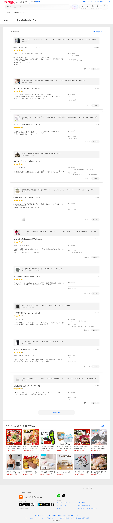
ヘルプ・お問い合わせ (75, 518)
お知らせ (59, 508)
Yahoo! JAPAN (82, 1)
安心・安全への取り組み (85, 505)
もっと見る (102, 426)
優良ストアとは (61, 505)
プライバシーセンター (40, 518)
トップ (5, 12)
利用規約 (49, 518)
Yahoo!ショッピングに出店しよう (96, 1)
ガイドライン (55, 518)
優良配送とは (81, 502)
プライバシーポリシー (29, 518)
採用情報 (67, 518)
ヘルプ (108, 1)
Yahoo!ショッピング (40, 515)
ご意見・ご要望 (85, 518)
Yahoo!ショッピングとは (64, 502)
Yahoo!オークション (63, 515)
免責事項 (62, 518)
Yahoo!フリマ (74, 515)
